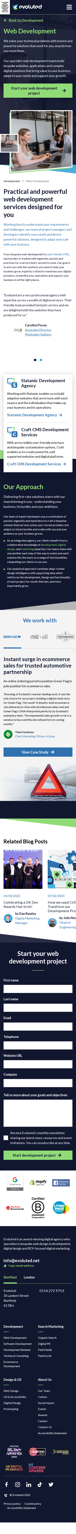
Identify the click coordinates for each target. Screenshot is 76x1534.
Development (12, 181)
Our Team (44, 1390)
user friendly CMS (58, 254)
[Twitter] (51, 1484)
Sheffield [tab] (10, 1277)
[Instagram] (18, 1484)
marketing (27, 549)
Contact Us (45, 1427)
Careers (43, 1421)
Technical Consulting (16, 1355)
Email (7, 1018)
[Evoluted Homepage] (27, 7)
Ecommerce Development (12, 1364)
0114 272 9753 (51, 1290)
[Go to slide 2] (41, 360)
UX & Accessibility (15, 1396)
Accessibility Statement (52, 1433)
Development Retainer (17, 1349)
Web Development (15, 1337)
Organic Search (47, 1337)
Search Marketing (51, 1326)
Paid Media (45, 1349)
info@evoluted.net (22, 1260)
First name (11, 980)
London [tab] (29, 1277)
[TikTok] (40, 1484)
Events (42, 1409)
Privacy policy (12, 1503)
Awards (42, 1415)
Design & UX (12, 1380)
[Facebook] (6, 1484)
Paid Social (44, 1355)
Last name (11, 999)
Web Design (11, 1390)
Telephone (11, 1037)
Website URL (13, 1055)
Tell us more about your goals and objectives (35, 1095)
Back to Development (26, 20)
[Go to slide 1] (35, 360)
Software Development (18, 1343)
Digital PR (44, 1343)
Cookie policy (32, 1503)
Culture (42, 1396)
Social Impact (46, 1402)
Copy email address (21, 1265)
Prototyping (11, 1409)
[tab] (12, 639)
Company (10, 1074)
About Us (45, 1380)
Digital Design (12, 1402)
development (49, 544)
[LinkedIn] (29, 1484)
